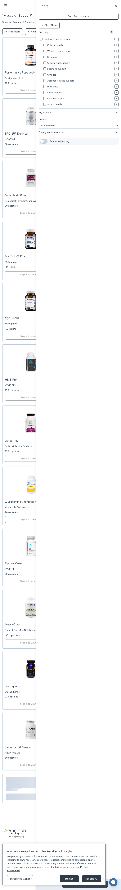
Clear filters (51, 25)
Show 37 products (85, 884)
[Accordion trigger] (117, 39)
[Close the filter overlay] (116, 6)
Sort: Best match (77, 16)
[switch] (44, 141)
